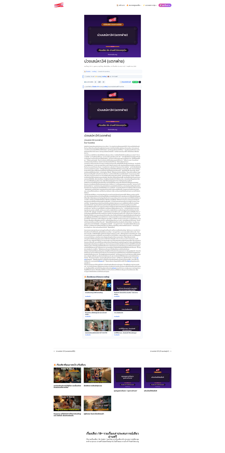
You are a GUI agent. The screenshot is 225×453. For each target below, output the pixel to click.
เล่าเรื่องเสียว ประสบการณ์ (118, 66)
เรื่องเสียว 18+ (95, 87)
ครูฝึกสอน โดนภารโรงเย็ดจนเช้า (94, 414)
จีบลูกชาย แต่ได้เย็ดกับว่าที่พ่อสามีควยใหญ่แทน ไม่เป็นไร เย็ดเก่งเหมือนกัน (67, 415)
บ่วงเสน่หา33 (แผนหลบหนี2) (65, 351)
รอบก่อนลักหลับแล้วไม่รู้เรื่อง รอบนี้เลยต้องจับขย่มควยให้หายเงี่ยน (67, 386)
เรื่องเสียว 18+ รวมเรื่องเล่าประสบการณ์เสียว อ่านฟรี (112, 434)
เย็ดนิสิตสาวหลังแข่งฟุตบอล (93, 386)
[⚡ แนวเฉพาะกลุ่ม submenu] (156, 5)
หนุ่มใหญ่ (100, 66)
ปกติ (99, 82)
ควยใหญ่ (86, 66)
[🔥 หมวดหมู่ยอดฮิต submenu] (140, 5)
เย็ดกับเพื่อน (107, 66)
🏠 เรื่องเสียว (87, 71)
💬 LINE (135, 82)
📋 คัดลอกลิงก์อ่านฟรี (125, 82)
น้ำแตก (100, 261)
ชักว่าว (91, 66)
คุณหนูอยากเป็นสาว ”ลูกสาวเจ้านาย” (125, 391)
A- (95, 82)
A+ (103, 82)
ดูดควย (96, 66)
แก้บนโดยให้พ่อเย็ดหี (150, 391)
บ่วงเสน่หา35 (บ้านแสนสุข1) (159, 351)
